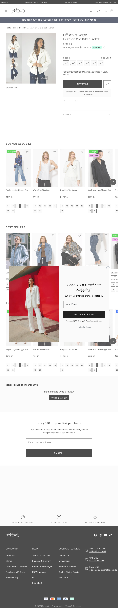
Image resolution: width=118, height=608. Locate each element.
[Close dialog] (107, 267)
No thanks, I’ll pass (84, 327)
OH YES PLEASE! (84, 314)
